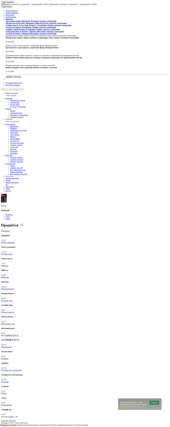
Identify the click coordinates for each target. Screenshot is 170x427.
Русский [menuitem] (9, 83)
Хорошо (154, 403)
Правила (21, 425)
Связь (8, 219)
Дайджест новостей (13, 77)
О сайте (17, 423)
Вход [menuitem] (7, 85)
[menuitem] (20, 83)
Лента (8, 217)
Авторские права (81, 425)
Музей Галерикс (12, 94)
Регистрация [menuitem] (15, 85)
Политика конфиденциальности (62, 425)
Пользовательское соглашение (37, 425)
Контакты (24, 423)
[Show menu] (16, 2)
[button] (12, 11)
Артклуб (12, 120)
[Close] (24, 89)
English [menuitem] (15, 83)
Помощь (4, 423)
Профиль (9, 215)
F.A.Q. (11, 423)
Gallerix (11, 417)
